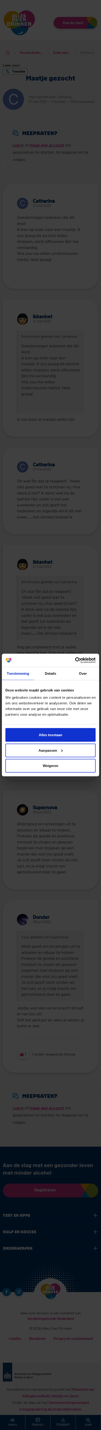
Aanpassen (48, 750)
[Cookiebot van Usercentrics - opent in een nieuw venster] (75, 660)
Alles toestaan (50, 735)
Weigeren (50, 766)
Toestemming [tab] (18, 673)
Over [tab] (83, 673)
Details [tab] (50, 673)
